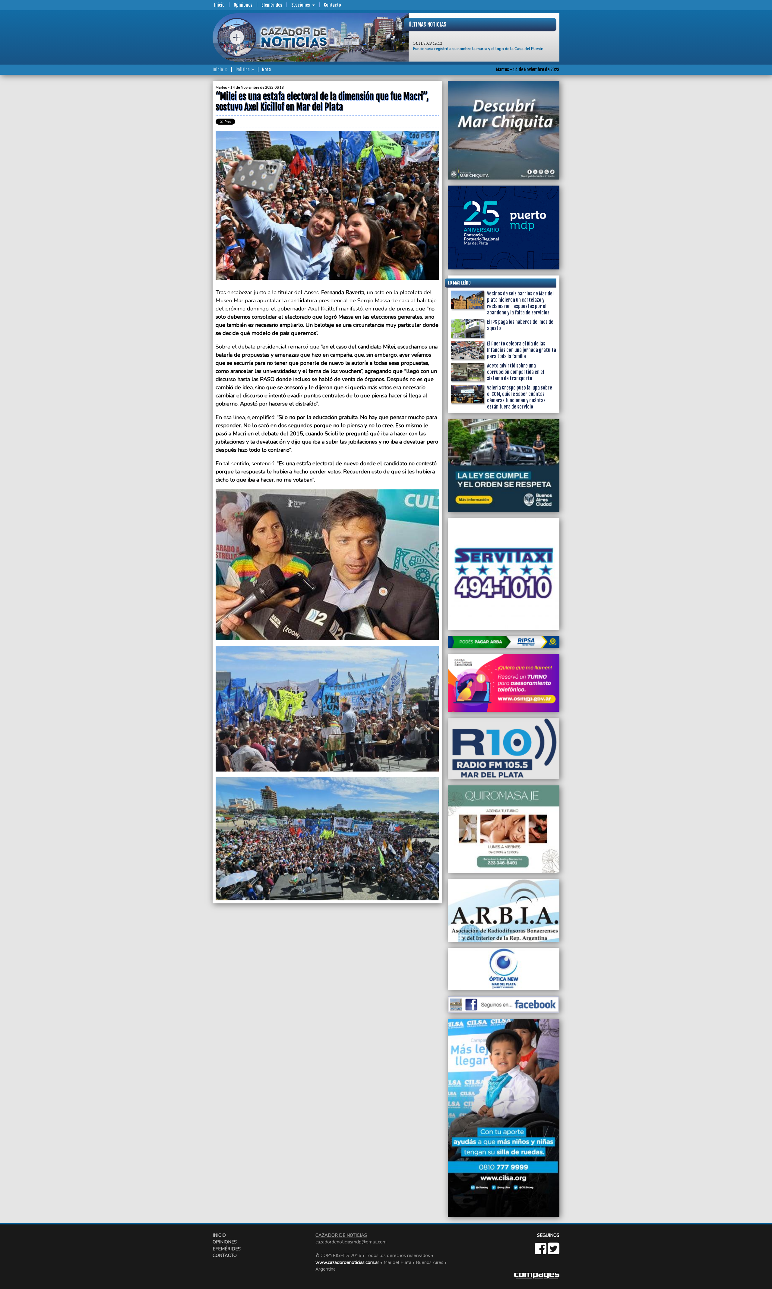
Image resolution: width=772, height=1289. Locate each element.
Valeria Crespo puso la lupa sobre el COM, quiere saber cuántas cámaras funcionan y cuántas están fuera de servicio (519, 397)
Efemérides (271, 5)
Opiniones (243, 5)
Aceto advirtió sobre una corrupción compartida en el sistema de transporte (515, 372)
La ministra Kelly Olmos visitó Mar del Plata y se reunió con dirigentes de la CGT (484, 53)
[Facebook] (541, 1252)
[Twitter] (553, 1252)
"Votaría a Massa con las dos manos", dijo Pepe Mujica (461, 37)
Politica (243, 69)
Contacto (332, 5)
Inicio (219, 5)
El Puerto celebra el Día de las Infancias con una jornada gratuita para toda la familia (521, 350)
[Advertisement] (188, 171)
